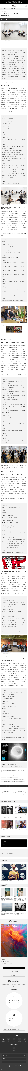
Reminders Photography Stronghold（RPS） (11, 345)
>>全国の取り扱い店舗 (14, 958)
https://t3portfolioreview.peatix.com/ (10, 632)
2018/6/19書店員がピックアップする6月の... (21, 792)
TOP (1, 8)
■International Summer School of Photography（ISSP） (12, 659)
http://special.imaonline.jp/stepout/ (10, 183)
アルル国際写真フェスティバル (12, 777)
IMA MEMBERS (6, 1062)
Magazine (14, 921)
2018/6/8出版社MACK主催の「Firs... (6, 791)
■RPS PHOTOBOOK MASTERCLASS (12, 342)
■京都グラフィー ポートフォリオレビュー (13, 474)
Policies (4, 1059)
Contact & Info (6, 1055)
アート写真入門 (11, 8)
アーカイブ (19, 805)
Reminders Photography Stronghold (10, 430)
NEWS (3, 845)
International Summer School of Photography (18, 781)
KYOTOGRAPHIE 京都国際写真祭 (19, 779)
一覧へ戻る (14, 792)
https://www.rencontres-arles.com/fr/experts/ (13, 300)
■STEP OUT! (5, 85)
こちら (16, 112)
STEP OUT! (3, 777)
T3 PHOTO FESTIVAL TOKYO (6, 781)
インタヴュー (7, 805)
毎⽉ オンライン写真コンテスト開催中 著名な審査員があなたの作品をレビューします (14, 2)
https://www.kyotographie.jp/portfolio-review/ (13, 552)
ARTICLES (5, 8)
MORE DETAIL (14, 968)
